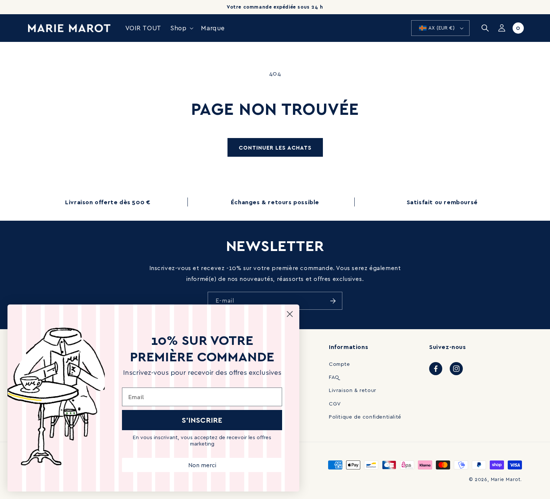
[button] (181, 28)
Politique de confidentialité (365, 416)
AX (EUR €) (441, 28)
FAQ (334, 377)
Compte (339, 364)
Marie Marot (506, 479)
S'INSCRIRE (202, 420)
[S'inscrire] (333, 301)
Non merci (202, 465)
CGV (335, 403)
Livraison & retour (352, 390)
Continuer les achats (275, 147)
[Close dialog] (289, 314)
